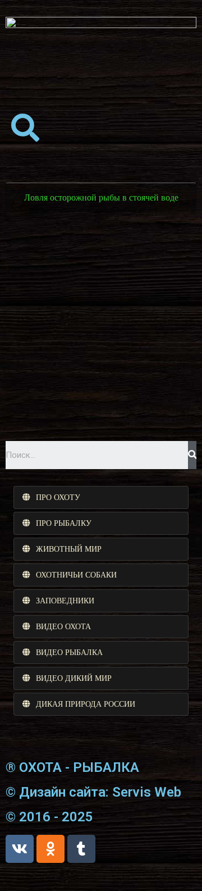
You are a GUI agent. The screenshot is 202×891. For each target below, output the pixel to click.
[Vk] (20, 849)
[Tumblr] (81, 849)
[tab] (101, 497)
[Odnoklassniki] (50, 849)
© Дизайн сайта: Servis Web (93, 792)
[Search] (192, 455)
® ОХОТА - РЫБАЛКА (72, 767)
